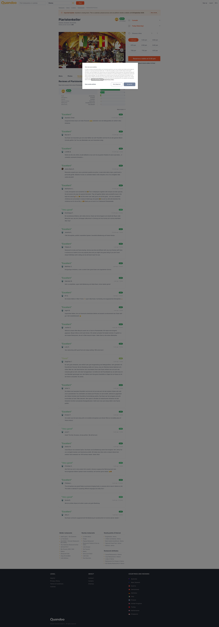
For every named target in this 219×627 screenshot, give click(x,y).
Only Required (116, 84)
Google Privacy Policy (108, 79)
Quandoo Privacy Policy (97, 79)
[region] (110, 76)
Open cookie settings (90, 84)
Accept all (129, 84)
